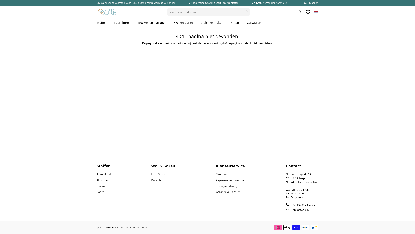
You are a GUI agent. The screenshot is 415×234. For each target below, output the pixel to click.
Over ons (221, 174)
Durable (156, 180)
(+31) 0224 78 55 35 (303, 205)
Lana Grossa (158, 174)
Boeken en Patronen (152, 23)
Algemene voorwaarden (230, 180)
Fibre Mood (104, 174)
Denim (101, 186)
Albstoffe (102, 180)
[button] (246, 12)
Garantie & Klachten (228, 192)
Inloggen (313, 2)
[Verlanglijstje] (308, 12)
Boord (100, 192)
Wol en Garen (183, 23)
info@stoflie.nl (300, 210)
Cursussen (254, 23)
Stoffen (102, 23)
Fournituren (122, 23)
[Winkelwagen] (299, 12)
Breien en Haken (212, 23)
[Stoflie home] (106, 12)
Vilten (235, 23)
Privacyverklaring (226, 186)
